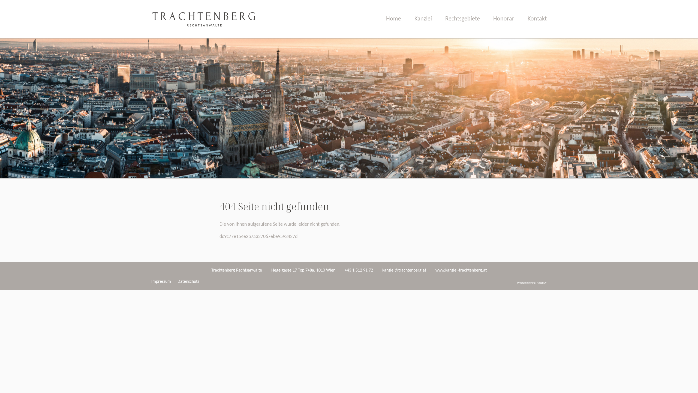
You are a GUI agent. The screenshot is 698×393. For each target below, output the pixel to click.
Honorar (503, 19)
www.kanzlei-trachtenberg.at (461, 270)
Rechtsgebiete (462, 19)
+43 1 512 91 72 (359, 270)
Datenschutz (188, 281)
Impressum (161, 281)
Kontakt (537, 19)
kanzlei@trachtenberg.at (404, 270)
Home (393, 19)
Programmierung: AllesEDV (532, 283)
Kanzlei (423, 19)
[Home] (203, 37)
